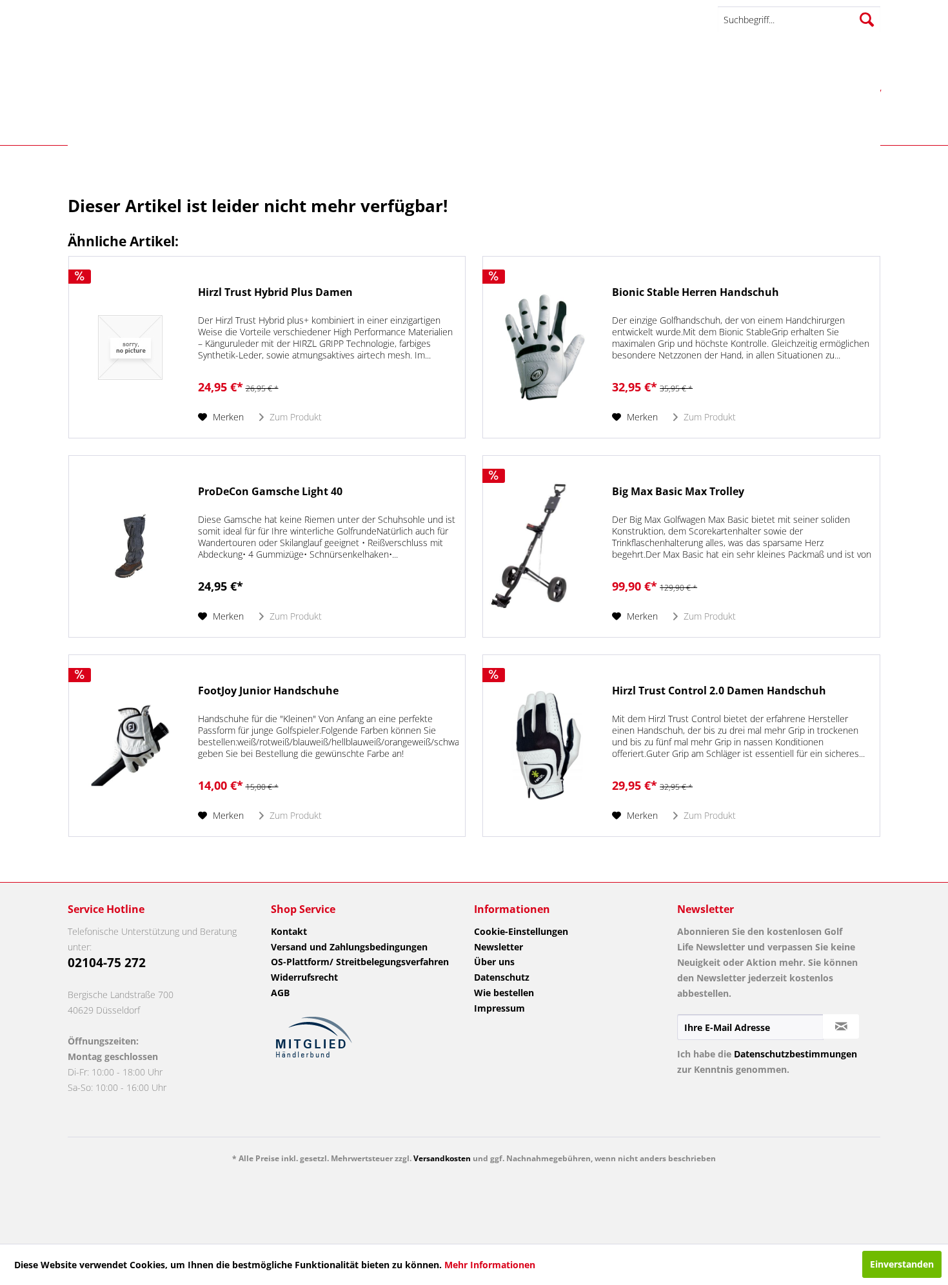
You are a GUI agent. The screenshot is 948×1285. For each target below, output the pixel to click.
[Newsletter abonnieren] (841, 1026)
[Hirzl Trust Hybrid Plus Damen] (130, 347)
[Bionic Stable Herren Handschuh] (544, 347)
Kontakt (289, 931)
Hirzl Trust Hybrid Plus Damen (275, 292)
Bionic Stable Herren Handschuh (695, 292)
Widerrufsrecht (304, 977)
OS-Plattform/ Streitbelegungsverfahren (360, 962)
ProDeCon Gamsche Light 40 (270, 491)
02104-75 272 (107, 962)
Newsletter (498, 947)
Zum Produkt (294, 417)
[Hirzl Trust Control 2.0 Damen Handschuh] (544, 745)
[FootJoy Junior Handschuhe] (130, 745)
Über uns (494, 962)
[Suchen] (866, 19)
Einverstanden (902, 1264)
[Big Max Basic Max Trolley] (544, 546)
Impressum (499, 1008)
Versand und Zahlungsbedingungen (349, 947)
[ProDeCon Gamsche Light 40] (130, 546)
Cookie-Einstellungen (521, 931)
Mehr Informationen (489, 1265)
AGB (280, 992)
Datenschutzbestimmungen (795, 1054)
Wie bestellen (504, 992)
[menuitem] (799, 19)
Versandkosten (442, 1158)
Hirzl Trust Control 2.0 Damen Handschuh (719, 691)
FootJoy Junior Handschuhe (268, 691)
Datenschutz (501, 977)
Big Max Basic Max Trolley (678, 491)
